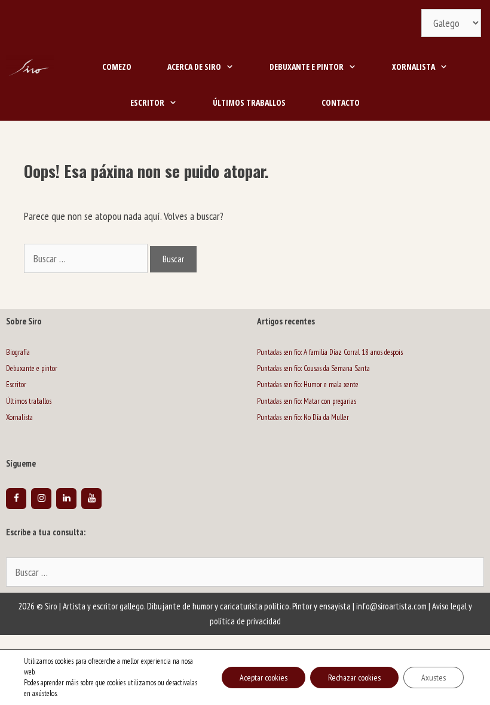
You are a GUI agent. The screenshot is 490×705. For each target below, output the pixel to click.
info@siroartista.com (391, 606)
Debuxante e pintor (307, 66)
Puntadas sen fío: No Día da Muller (303, 417)
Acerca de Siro (194, 66)
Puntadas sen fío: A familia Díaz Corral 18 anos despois (330, 352)
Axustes (433, 677)
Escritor (147, 102)
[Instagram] (41, 498)
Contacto (340, 102)
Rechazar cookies (354, 677)
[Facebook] (16, 498)
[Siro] (30, 67)
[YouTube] (91, 498)
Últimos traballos (249, 102)
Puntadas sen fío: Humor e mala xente (308, 384)
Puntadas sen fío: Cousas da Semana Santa (313, 368)
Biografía (18, 352)
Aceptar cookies (263, 677)
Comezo (116, 66)
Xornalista (413, 66)
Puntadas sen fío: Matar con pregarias (306, 401)
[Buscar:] (245, 573)
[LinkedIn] (66, 498)
